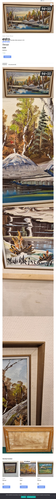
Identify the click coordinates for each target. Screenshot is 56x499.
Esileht (3, 36)
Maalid (7, 36)
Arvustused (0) (12, 64)
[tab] (4, 64)
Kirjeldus (4, 64)
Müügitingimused (31, 497)
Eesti (43, 0)
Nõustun (23, 497)
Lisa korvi (7, 56)
